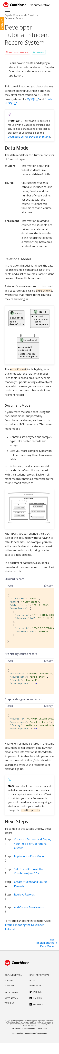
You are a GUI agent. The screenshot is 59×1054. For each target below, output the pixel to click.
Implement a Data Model (29, 856)
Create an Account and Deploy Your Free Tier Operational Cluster (32, 844)
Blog (32, 980)
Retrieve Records (24, 894)
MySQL (31, 99)
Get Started (11, 992)
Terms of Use (17, 1028)
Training (9, 1003)
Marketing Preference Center (36, 1033)
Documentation (13, 975)
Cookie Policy (42, 1028)
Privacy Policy (29, 1028)
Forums (9, 980)
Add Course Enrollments (29, 907)
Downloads (11, 997)
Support (9, 985)
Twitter (37, 991)
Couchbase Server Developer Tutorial (29, 136)
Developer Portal (39, 975)
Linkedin (37, 998)
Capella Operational (15, 15)
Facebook (38, 1004)
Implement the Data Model (45, 944)
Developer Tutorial (14, 18)
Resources (35, 985)
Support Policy (17, 1033)
